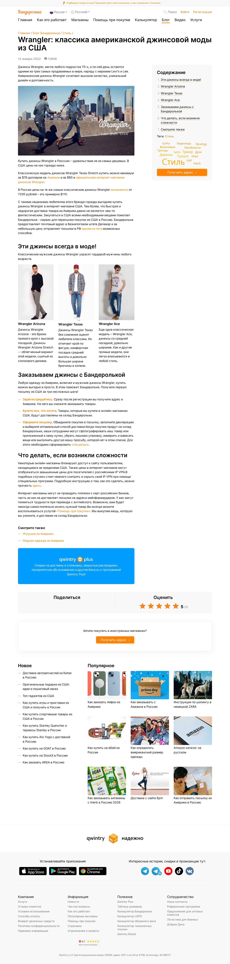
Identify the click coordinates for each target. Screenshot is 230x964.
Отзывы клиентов (29, 906)
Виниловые (167, 147)
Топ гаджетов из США (38, 696)
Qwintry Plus (125, 901)
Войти (185, 12)
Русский (81, 12)
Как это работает (52, 20)
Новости (73, 901)
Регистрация (202, 12)
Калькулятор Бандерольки (134, 911)
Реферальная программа (183, 906)
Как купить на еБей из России (104, 750)
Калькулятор (146, 20)
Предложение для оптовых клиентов (185, 913)
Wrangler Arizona (173, 86)
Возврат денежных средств (36, 921)
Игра (195, 156)
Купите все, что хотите (39, 411)
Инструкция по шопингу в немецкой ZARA (192, 704)
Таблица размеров (129, 906)
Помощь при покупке (111, 20)
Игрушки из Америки (38, 534)
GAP (189, 160)
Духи (198, 152)
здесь (37, 485)
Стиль (66, 33)
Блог (166, 20)
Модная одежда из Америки (43, 540)
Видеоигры (184, 143)
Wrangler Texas (171, 93)
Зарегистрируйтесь (37, 399)
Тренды (162, 150)
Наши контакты (177, 901)
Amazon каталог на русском (187, 750)
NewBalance (192, 148)
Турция (182, 155)
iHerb (197, 163)
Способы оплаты (29, 916)
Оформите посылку (37, 422)
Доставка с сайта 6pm (147, 798)
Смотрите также (173, 129)
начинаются (119, 190)
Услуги (196, 20)
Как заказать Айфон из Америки (104, 704)
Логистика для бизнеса (182, 919)
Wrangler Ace (170, 100)
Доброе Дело (175, 924)
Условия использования (34, 911)
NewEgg (201, 144)
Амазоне (53, 177)
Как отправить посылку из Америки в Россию (193, 800)
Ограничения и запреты (83, 930)
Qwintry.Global (126, 934)
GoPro (166, 143)
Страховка (75, 926)
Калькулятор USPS (129, 916)
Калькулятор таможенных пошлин (134, 927)
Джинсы (166, 154)
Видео (180, 20)
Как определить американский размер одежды (147, 752)
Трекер (187, 152)
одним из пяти (92, 228)
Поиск (172, 12)
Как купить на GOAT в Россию (44, 748)
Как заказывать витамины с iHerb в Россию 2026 (106, 800)
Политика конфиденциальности (38, 926)
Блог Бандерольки (46, 33)
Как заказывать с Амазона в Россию (144, 704)
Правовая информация (33, 930)
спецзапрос (80, 444)
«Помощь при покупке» (73, 511)
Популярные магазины (83, 916)
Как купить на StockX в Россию (45, 755)
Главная (25, 20)
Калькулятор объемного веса (136, 921)
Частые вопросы (79, 906)
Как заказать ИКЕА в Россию (43, 762)
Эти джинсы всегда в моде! (181, 80)
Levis (177, 152)
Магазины (80, 20)
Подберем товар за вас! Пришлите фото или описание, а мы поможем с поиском (113, 2)
